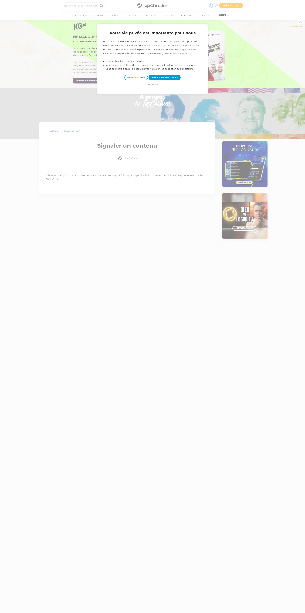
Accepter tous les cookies (165, 77)
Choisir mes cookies (136, 77)
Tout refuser (152, 85)
